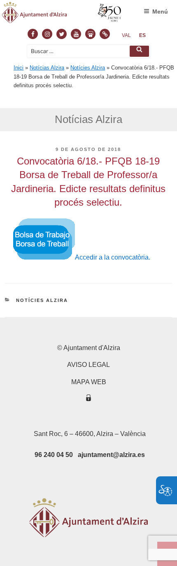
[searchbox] (88, 51)
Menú (160, 11)
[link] (126, 35)
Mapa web (88, 381)
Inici (18, 68)
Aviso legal (88, 364)
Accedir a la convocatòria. (112, 257)
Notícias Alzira (47, 68)
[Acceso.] (88, 399)
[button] (139, 51)
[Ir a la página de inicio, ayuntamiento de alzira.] (61, 14)
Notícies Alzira (87, 68)
